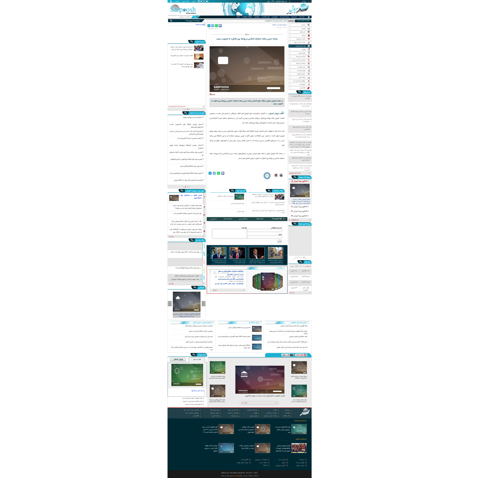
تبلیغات (177, 1)
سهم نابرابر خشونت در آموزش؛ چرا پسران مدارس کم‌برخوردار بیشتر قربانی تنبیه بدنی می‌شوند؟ (187, 206)
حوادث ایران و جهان (270, 416)
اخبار (238, 17)
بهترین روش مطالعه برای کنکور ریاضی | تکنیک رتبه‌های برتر (186, 153)
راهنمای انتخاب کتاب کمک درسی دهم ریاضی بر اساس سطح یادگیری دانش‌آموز (186, 132)
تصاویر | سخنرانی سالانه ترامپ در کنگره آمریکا (247, 447)
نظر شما (244, 228)
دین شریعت (234, 416)
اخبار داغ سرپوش (296, 173)
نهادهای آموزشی (282, 25)
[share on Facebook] (220, 25)
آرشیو (193, 1)
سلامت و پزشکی (271, 413)
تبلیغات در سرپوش (261, 460)
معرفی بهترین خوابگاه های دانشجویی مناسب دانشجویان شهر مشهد (186, 125)
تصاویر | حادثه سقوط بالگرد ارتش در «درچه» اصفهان (211, 448)
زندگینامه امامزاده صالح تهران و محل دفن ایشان (230, 271)
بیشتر (172, 236)
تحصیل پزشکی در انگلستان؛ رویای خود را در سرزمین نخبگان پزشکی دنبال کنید (192, 348)
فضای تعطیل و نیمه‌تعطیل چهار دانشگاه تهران (191, 196)
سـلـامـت (204, 270)
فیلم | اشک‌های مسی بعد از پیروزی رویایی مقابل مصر (282, 430)
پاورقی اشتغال (178, 359)
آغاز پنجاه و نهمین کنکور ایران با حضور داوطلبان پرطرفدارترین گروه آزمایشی (182, 48)
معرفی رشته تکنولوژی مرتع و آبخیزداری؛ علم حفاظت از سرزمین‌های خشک (288, 332)
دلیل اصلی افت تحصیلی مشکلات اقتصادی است (187, 213)
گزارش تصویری (280, 466)
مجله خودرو (215, 416)
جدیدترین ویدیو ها (300, 420)
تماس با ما (282, 460)
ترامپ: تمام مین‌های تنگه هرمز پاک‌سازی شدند (219, 262)
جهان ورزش (253, 416)
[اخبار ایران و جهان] (297, 15)
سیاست (287, 410)
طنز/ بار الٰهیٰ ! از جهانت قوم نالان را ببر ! (192, 398)
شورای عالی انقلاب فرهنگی (225, 196)
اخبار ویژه (294, 17)
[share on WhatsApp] (216, 25)
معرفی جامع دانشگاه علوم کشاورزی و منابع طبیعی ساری (186, 173)
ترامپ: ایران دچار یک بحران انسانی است (239, 262)
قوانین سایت (300, 463)
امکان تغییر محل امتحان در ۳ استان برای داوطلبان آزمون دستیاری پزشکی (268, 203)
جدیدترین (213, 219)
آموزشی (189, 191)
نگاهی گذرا (244, 460)
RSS (265, 466)
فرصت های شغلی (242, 463)
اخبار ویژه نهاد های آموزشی (177, 106)
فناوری (204, 254)
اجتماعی (204, 262)
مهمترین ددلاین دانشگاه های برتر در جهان (201, 331)
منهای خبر (274, 17)
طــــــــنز (197, 359)
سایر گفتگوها (295, 220)
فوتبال (255, 413)
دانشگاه (274, 25)
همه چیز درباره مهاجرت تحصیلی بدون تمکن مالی (199, 336)
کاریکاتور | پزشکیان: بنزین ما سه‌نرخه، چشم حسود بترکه (186, 315)
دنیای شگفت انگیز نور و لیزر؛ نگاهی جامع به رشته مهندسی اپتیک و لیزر (287, 342)
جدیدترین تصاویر (301, 439)
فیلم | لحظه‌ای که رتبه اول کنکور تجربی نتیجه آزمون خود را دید (217, 377)
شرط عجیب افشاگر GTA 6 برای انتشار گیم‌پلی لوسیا (276, 262)
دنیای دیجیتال (214, 413)
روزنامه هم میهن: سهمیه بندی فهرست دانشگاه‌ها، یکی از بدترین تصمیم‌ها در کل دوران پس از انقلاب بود (186, 230)
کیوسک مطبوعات (247, 17)
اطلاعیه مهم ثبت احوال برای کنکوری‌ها (182, 55)
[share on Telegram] (212, 25)
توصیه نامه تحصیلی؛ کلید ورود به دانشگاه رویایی (188, 180)
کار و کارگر (286, 416)
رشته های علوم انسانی (237, 203)
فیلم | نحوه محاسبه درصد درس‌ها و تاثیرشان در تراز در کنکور (299, 400)
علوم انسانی (240, 211)
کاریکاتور (201, 287)
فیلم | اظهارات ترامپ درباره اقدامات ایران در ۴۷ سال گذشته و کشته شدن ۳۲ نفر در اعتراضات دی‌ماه (210, 430)
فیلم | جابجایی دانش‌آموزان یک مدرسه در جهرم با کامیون (265, 396)
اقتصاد (287, 413)
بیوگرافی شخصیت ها (192, 413)
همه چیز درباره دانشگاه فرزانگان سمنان (191, 166)
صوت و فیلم (300, 466)
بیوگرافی (257, 17)
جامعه (275, 410)
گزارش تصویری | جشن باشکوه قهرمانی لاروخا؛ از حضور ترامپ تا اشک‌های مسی (283, 448)
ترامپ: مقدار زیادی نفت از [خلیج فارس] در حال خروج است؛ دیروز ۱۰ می (265, 21)
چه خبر (198, 240)
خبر (307, 92)
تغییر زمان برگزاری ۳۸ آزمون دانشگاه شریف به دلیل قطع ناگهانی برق (263, 195)
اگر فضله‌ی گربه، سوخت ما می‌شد (193, 404)
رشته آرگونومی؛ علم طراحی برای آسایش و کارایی (294, 326)
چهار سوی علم (214, 410)
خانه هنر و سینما (233, 410)
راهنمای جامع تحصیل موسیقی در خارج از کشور (199, 342)
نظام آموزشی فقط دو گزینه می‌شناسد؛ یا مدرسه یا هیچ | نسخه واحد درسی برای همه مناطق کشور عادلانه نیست (301, 202)
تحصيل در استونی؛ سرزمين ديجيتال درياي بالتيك (199, 326)
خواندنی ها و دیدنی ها (191, 410)
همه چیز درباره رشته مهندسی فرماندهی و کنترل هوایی (292, 347)
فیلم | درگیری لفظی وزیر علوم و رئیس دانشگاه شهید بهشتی (217, 400)
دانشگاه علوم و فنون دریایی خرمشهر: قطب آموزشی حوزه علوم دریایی (234, 346)
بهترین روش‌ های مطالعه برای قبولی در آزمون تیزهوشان (186, 159)
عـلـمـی (204, 245)
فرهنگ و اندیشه (233, 413)
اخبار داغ (301, 17)
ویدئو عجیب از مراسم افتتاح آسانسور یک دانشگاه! (299, 377)
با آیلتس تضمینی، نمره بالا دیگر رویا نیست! (189, 138)
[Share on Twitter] (208, 25)
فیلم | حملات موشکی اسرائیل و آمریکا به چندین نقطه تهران (246, 430)
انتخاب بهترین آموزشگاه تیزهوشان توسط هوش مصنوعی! (186, 146)
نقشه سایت (263, 463)
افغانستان (196, 416)
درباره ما (301, 460)
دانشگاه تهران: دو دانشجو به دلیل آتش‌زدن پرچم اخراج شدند (268, 211)
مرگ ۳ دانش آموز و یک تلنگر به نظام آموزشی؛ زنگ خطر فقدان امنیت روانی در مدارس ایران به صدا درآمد (186, 222)
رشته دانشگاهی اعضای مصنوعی (298, 336)
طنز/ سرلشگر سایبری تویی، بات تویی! (192, 401)
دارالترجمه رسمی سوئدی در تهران (192, 117)
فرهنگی (204, 278)
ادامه (292, 293)
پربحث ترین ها (284, 17)
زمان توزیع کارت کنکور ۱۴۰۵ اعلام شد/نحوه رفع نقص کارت (182, 65)
